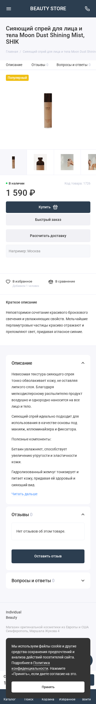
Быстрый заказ (48, 220)
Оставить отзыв (48, 556)
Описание (14, 65)
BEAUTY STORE (48, 9)
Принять (48, 687)
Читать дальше (24, 494)
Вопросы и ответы (74, 65)
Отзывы (40, 65)
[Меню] (8, 8)
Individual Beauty (13, 615)
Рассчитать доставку (48, 236)
